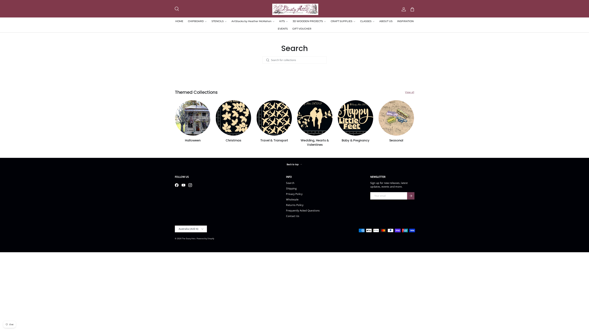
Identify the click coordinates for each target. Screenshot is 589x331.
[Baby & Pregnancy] (355, 118)
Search (290, 183)
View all (409, 92)
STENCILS (218, 21)
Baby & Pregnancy (356, 140)
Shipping (291, 188)
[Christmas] (233, 118)
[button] (412, 9)
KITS (282, 21)
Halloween (193, 140)
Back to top (293, 164)
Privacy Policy (294, 194)
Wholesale (292, 199)
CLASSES (365, 21)
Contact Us (292, 216)
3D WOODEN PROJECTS (308, 21)
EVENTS (283, 28)
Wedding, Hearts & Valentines (315, 142)
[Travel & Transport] (274, 118)
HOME (179, 21)
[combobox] (294, 60)
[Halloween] (192, 118)
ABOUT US (386, 21)
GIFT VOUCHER (301, 28)
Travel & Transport (274, 140)
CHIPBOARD (196, 21)
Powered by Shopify (205, 238)
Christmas (233, 140)
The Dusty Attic (189, 238)
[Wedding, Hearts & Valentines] (315, 118)
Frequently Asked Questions (303, 210)
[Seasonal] (396, 118)
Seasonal (396, 140)
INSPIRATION (405, 21)
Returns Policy (294, 205)
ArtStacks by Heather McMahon (251, 21)
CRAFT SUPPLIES (341, 21)
